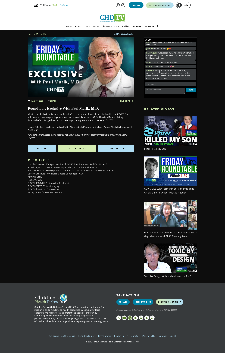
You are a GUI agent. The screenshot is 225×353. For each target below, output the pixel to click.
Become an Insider (169, 302)
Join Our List (116, 148)
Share (53, 101)
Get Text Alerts (77, 148)
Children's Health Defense (62, 336)
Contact (163, 336)
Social (173, 336)
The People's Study (110, 26)
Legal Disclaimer (86, 336)
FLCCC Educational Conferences (43, 189)
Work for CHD (148, 336)
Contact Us (149, 26)
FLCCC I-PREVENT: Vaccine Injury (43, 186)
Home (69, 26)
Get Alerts (136, 26)
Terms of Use (104, 336)
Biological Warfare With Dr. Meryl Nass (47, 192)
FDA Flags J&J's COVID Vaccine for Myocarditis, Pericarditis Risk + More (62, 167)
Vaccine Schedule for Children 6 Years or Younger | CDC (55, 173)
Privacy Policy (121, 336)
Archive (125, 26)
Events (87, 26)
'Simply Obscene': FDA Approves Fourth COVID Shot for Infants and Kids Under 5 (67, 164)
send (191, 90)
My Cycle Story (35, 176)
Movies (96, 26)
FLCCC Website (35, 180)
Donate (41, 148)
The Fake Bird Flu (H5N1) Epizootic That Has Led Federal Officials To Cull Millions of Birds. (71, 170)
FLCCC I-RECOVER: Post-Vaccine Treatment (48, 183)
